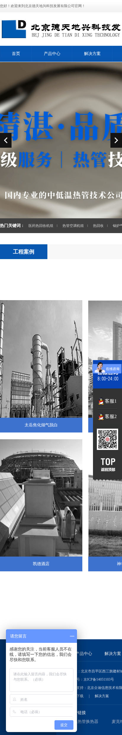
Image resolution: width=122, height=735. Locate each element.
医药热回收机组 (40, 226)
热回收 (98, 226)
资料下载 (76, 696)
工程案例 (23, 252)
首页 (16, 53)
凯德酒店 (41, 564)
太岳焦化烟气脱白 (41, 425)
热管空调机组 (73, 226)
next (116, 140)
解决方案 (92, 53)
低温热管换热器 (83, 721)
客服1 (111, 401)
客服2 (111, 416)
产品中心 (52, 53)
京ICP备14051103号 (99, 679)
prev (6, 140)
